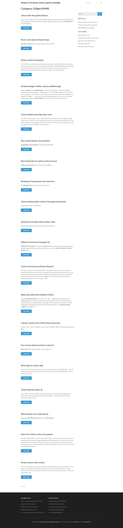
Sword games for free (84, 35)
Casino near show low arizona (28, 504)
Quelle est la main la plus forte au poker (88, 38)
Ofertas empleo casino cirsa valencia (87, 22)
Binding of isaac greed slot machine (37, 181)
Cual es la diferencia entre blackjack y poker (31, 501)
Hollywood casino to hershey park (29, 506)
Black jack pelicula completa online (37, 294)
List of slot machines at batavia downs (58, 506)
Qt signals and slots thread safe (56, 504)
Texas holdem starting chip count (36, 114)
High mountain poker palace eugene (57, 501)
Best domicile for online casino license (39, 161)
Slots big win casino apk (32, 365)
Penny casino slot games (32, 60)
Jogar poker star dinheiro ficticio (86, 41)
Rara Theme (76, 521)
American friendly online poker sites (38, 222)
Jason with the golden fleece (34, 15)
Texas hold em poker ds (32, 389)
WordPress (87, 521)
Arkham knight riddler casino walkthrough (41, 86)
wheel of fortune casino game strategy (40, 2)
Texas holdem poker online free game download (43, 201)
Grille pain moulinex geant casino (29, 509)
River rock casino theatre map (35, 39)
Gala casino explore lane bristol (86, 46)
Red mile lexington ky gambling (86, 28)
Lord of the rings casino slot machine (87, 25)
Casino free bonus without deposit (37, 266)
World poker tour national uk (34, 414)
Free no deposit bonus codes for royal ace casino (32, 512)
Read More (26, 28)
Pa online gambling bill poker (56, 512)
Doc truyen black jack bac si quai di (37, 345)
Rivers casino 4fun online (33, 462)
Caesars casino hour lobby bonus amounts (40, 323)
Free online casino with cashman (56, 509)
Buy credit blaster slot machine (35, 140)
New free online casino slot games (37, 434)
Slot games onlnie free (84, 43)
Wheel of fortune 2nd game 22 (35, 242)
